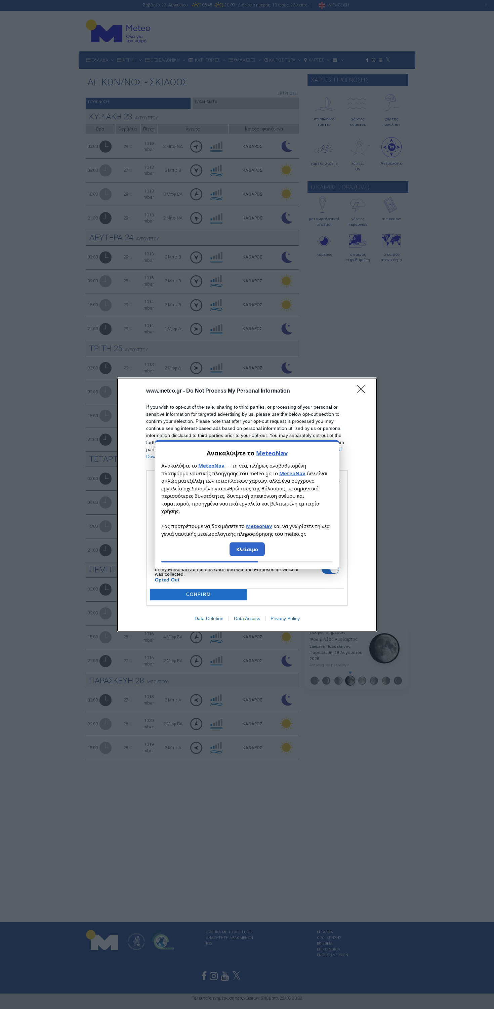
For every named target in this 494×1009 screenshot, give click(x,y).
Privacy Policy (285, 618)
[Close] (363, 391)
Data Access (247, 618)
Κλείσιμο (247, 549)
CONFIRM (198, 594)
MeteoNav (272, 453)
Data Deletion (209, 618)
